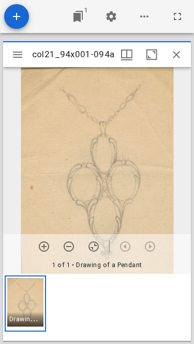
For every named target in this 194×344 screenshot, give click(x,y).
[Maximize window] (151, 54)
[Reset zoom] (93, 246)
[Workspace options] (144, 16)
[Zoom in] (44, 246)
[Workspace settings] (111, 16)
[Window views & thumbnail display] (126, 54)
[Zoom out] (68, 246)
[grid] (97, 307)
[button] (25, 303)
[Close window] (176, 54)
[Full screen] (177, 16)
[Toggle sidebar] (17, 54)
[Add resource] (16, 16)
